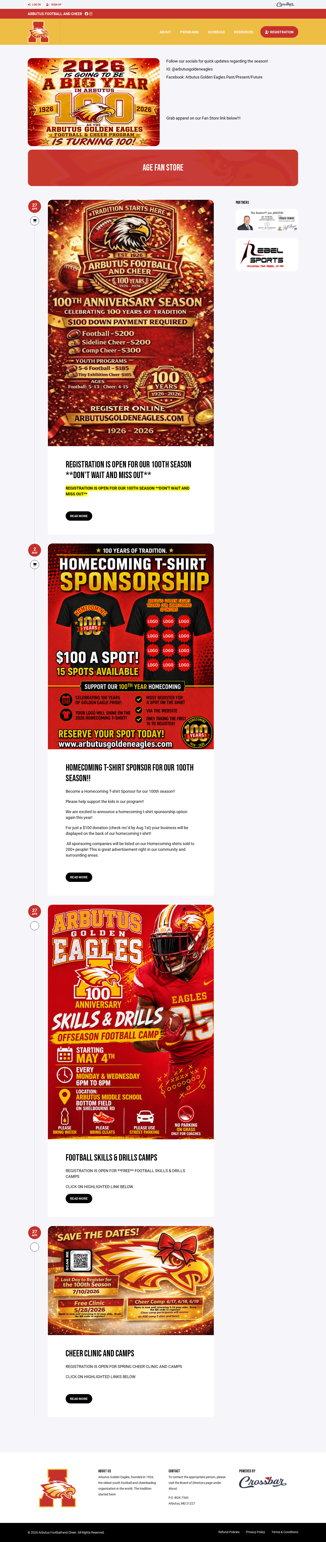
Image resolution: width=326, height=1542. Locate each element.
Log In (36, 4)
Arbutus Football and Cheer (55, 13)
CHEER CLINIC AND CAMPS (100, 1353)
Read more (79, 516)
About (165, 32)
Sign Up (56, 4)
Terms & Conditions (284, 1532)
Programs (189, 32)
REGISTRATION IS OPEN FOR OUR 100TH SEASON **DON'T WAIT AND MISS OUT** (128, 470)
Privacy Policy (255, 1532)
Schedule (216, 32)
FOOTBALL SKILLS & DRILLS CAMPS (111, 1158)
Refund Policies (229, 1532)
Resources (243, 32)
